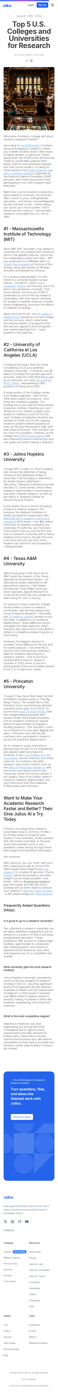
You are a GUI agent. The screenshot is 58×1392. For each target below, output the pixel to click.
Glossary (8, 1337)
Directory (8, 1269)
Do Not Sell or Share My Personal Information (29, 1386)
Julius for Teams (37, 1276)
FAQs (31, 1306)
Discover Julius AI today (38, 890)
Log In (31, 5)
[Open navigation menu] (52, 5)
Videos (7, 1331)
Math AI (32, 1337)
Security (8, 1275)
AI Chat (32, 1331)
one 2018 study (29, 145)
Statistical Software (38, 1343)
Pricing (32, 1258)
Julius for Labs (36, 1264)
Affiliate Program (12, 1257)
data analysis (44, 893)
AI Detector (34, 1325)
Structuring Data (11, 1349)
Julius (6, 5)
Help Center (35, 1252)
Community (34, 1282)
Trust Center (10, 1281)
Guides (32, 1294)
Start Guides (9, 1343)
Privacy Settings (29, 1379)
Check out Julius (21, 1117)
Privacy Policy (10, 1263)
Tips (6, 1325)
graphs (8, 875)
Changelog (34, 1300)
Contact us (9, 1230)
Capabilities (34, 1288)
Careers (7, 1251)
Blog (6, 1355)
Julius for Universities (39, 1270)
